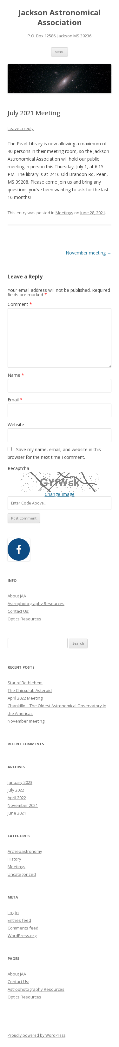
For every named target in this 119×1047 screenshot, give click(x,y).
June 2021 (17, 813)
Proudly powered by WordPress (36, 1035)
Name (16, 375)
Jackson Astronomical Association (59, 17)
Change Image (60, 494)
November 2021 (23, 805)
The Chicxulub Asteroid (30, 690)
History (14, 859)
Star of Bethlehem (25, 683)
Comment (20, 304)
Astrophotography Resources (36, 603)
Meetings (64, 213)
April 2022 (17, 797)
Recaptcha (18, 468)
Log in (13, 912)
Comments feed (23, 928)
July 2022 (16, 790)
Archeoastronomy (25, 851)
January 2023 (20, 782)
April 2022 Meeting (25, 698)
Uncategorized (22, 874)
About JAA (17, 596)
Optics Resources (24, 619)
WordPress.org (22, 935)
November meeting (88, 253)
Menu (59, 51)
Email (15, 400)
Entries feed (19, 920)
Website (16, 424)
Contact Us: (18, 611)
